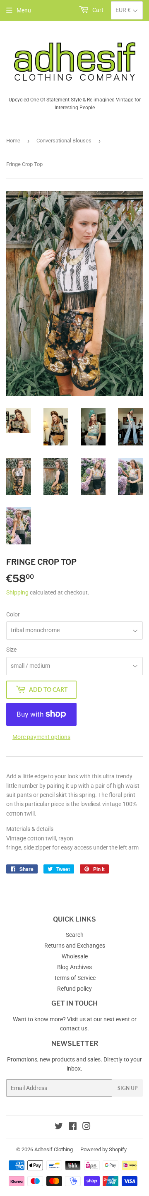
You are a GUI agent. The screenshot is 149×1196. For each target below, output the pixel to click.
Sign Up (127, 1088)
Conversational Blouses (63, 140)
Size (11, 649)
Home (13, 140)
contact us (73, 1028)
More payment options (41, 737)
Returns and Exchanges (74, 945)
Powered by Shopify (103, 1149)
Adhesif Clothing (53, 1149)
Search (75, 934)
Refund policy (74, 988)
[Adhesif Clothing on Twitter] (59, 1127)
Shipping (17, 592)
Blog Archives (74, 967)
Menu (24, 10)
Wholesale (75, 956)
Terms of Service (75, 978)
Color (13, 614)
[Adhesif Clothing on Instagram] (86, 1127)
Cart (97, 10)
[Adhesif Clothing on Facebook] (72, 1127)
